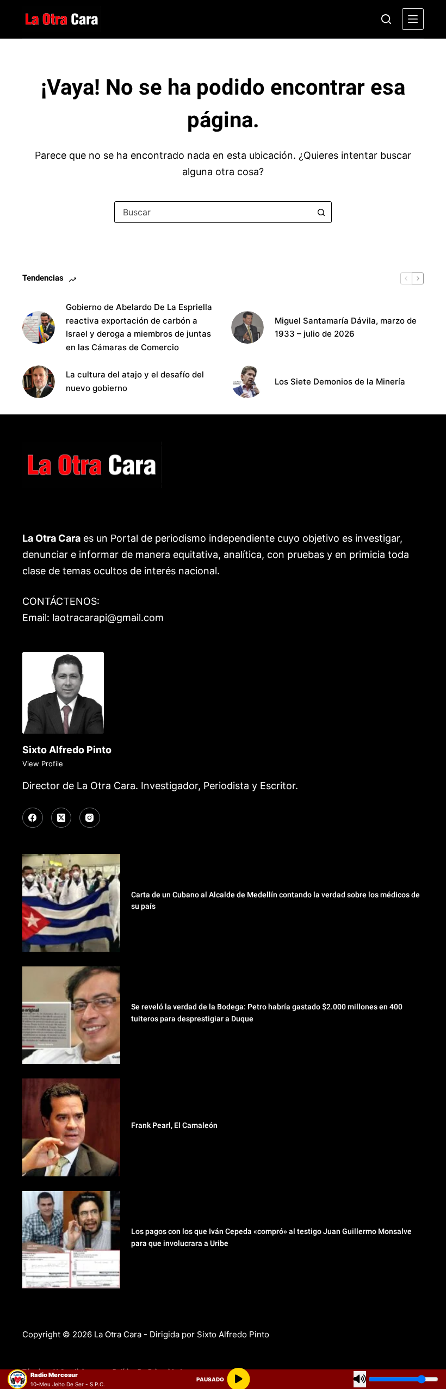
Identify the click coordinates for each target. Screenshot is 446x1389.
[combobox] (213, 212)
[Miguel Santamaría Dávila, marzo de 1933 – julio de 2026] (247, 327)
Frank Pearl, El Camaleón (174, 1125)
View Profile (42, 763)
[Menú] (413, 19)
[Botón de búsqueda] (321, 212)
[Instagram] (89, 818)
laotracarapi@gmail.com (108, 617)
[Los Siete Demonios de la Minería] (247, 381)
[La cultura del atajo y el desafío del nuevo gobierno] (38, 381)
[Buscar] (386, 19)
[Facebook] (32, 818)
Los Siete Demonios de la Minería (341, 381)
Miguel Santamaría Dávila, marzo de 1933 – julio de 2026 (346, 327)
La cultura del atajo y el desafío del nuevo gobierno (135, 381)
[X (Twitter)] (61, 818)
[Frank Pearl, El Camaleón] (71, 1127)
